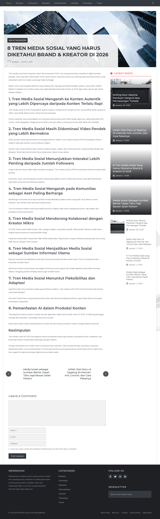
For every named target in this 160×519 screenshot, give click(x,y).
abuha (16, 62)
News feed (105, 513)
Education (46, 3)
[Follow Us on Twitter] (115, 476)
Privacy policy (135, 513)
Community (32, 3)
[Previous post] (8, 373)
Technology (87, 3)
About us (115, 513)
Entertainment (60, 3)
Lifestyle (74, 3)
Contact (124, 513)
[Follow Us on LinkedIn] (125, 476)
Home (8, 3)
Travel (99, 3)
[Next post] (105, 373)
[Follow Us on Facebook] (110, 476)
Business (19, 3)
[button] (153, 3)
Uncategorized (17, 40)
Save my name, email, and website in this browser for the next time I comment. (44, 449)
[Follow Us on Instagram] (120, 476)
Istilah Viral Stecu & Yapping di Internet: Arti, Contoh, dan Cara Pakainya (130, 133)
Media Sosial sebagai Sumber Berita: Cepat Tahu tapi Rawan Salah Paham (130, 203)
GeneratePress (39, 513)
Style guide (147, 513)
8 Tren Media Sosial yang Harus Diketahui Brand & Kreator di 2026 (128, 168)
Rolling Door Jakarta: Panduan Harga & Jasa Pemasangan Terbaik (126, 97)
